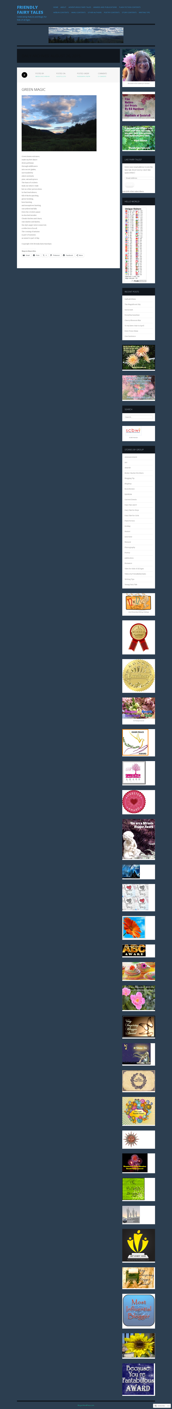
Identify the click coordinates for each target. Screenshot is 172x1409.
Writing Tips (144, 12)
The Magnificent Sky (133, 304)
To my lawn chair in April (134, 326)
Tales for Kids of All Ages (134, 569)
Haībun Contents (61, 12)
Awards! (128, 468)
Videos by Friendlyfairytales (135, 574)
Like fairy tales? (133, 159)
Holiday (127, 526)
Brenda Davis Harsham (42, 76)
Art (126, 462)
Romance (128, 563)
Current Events (131, 500)
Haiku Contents (78, 12)
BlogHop (128, 484)
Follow (129, 185)
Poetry (88, 76)
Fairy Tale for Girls (132, 516)
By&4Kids (128, 494)
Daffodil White (130, 299)
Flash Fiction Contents (130, 7)
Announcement (131, 457)
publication (129, 558)
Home (55, 7)
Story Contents (129, 12)
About (63, 7)
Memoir (128, 542)
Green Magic (34, 89)
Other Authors (95, 12)
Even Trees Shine (131, 331)
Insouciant (129, 310)
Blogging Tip (129, 478)
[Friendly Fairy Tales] (86, 37)
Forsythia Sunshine (132, 315)
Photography (81, 76)
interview (128, 537)
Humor (127, 531)
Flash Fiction (130, 521)
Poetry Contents (112, 12)
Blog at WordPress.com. (86, 1405)
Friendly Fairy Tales (30, 9)
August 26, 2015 (61, 76)
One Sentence (130, 336)
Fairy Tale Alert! (131, 505)
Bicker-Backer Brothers (134, 473)
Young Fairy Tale (131, 585)
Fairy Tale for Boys (132, 510)
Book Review (130, 489)
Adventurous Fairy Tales (80, 7)
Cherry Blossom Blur (133, 320)
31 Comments (102, 76)
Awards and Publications (105, 7)
